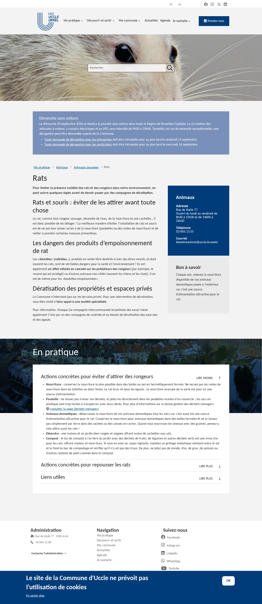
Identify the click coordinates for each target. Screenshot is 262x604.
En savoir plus (35, 595)
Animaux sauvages (86, 167)
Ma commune (107, 545)
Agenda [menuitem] (165, 20)
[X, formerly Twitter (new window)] (219, 5)
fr (170, 4)
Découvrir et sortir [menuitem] (99, 21)
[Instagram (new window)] (212, 5)
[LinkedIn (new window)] (225, 5)
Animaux (62, 167)
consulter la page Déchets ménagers (74, 409)
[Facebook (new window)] (205, 5)
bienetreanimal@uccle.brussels (197, 242)
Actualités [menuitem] (151, 20)
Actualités (105, 550)
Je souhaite (180, 21)
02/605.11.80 (43, 542)
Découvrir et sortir (110, 540)
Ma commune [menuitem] (128, 21)
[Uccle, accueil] (48, 21)
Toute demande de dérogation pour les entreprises (78, 139)
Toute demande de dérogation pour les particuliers (78, 144)
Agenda (103, 555)
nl (180, 4)
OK (228, 581)
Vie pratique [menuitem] (71, 21)
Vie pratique (42, 167)
